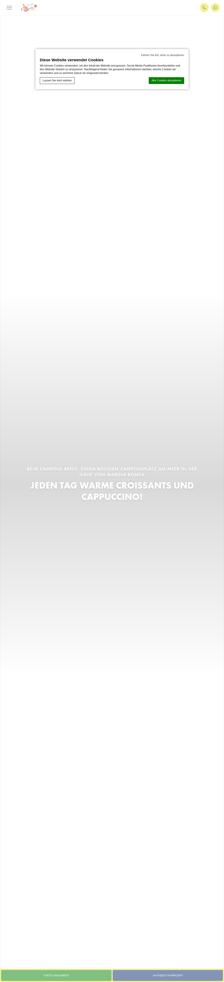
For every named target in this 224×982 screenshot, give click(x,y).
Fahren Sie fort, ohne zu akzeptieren (162, 55)
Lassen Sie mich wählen (57, 80)
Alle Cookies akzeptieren (166, 80)
